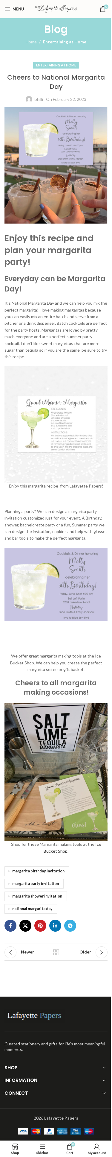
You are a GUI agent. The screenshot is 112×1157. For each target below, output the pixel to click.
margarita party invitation (35, 883)
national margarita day (32, 909)
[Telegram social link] (70, 926)
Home (31, 41)
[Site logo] (56, 8)
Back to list (56, 952)
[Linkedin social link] (55, 926)
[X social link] (25, 926)
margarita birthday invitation (38, 871)
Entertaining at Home (64, 41)
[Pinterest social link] (40, 926)
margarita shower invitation (37, 896)
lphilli (38, 99)
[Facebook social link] (10, 926)
